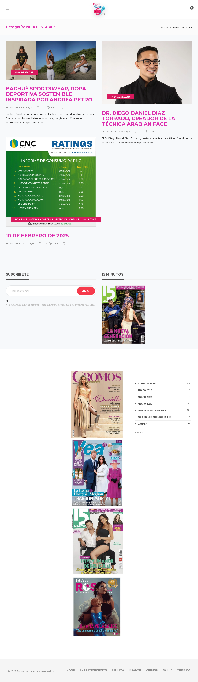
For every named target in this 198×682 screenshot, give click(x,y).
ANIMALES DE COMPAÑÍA (164, 410)
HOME (71, 670)
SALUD (167, 670)
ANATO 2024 (164, 396)
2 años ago (123, 131)
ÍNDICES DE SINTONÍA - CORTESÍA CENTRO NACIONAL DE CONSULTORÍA (55, 219)
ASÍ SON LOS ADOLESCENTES (164, 416)
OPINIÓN (152, 670)
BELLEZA (118, 670)
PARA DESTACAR (24, 72)
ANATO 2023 (164, 390)
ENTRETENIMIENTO (93, 670)
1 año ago (26, 107)
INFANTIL (135, 670)
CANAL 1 (164, 423)
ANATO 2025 (164, 403)
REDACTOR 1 (13, 107)
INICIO (164, 27)
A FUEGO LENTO (164, 383)
